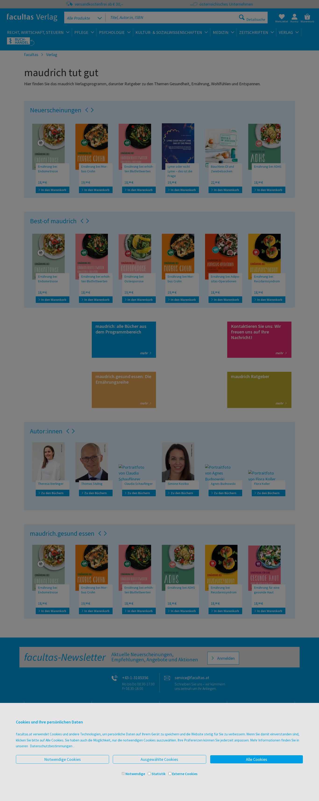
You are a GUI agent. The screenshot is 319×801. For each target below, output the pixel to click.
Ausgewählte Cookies (159, 759)
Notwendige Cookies (62, 759)
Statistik (159, 774)
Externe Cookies (185, 774)
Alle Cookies (256, 759)
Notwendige (135, 774)
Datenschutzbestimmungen (51, 746)
